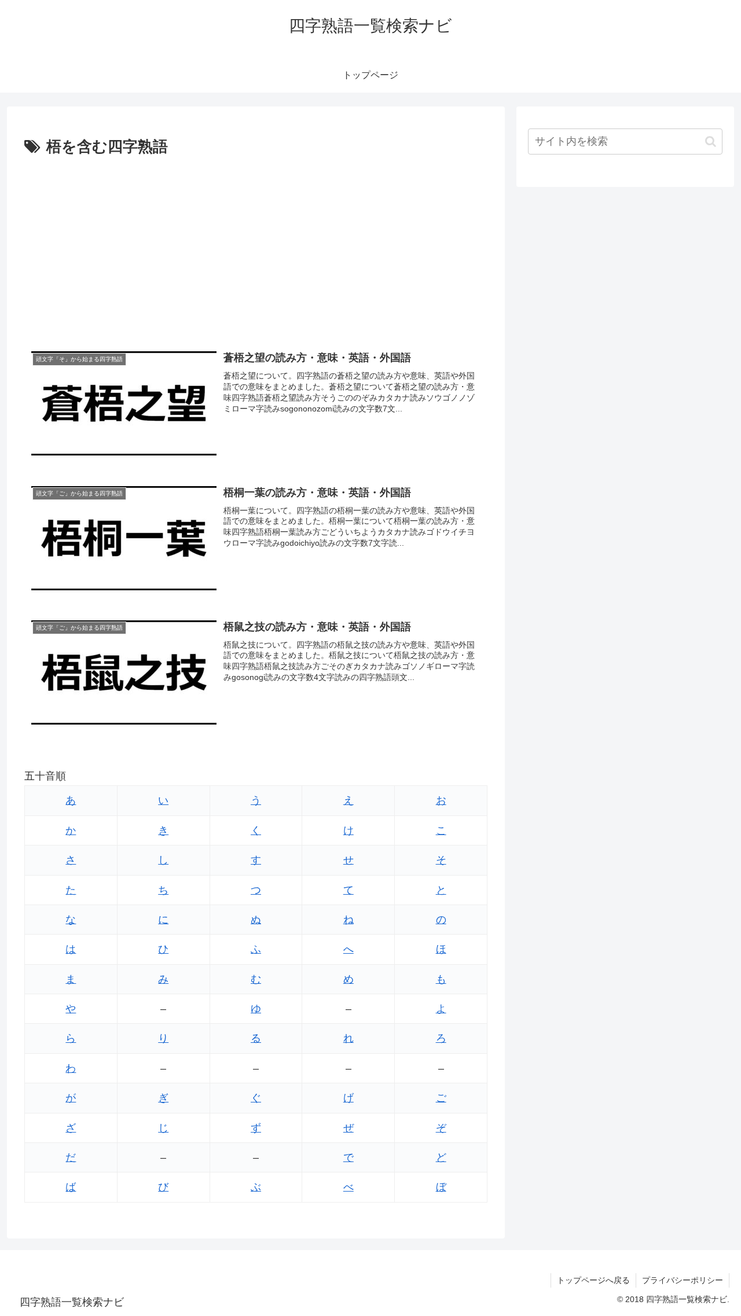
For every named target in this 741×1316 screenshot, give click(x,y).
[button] (710, 141)
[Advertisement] (255, 247)
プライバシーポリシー (682, 1280)
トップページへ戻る (593, 1280)
